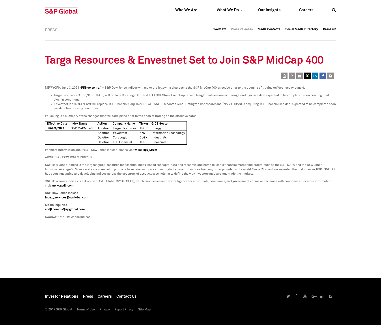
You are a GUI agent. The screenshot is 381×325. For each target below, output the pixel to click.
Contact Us (126, 297)
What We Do (228, 10)
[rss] (292, 76)
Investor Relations (61, 297)
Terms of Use (86, 309)
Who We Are (186, 10)
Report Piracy (123, 309)
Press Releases (242, 29)
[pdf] (284, 76)
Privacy (104, 309)
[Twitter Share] (307, 76)
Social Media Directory (301, 29)
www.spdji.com (146, 149)
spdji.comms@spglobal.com (65, 209)
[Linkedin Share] (315, 76)
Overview (219, 29)
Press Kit (329, 29)
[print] (330, 76)
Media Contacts (269, 29)
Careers (306, 10)
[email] (299, 76)
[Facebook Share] (322, 76)
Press (88, 297)
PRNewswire (90, 87)
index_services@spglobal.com (66, 197)
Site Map (144, 309)
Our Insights (269, 10)
